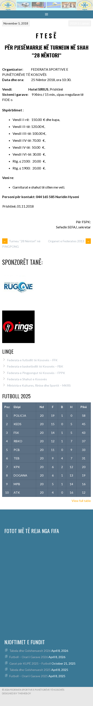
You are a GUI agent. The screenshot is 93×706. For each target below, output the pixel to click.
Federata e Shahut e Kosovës (27, 379)
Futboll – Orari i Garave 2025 (28, 676)
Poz (7, 407)
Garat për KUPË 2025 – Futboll (30, 663)
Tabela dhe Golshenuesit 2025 (30, 670)
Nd (42, 407)
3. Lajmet (83, 23)
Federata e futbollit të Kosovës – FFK (32, 360)
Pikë (83, 407)
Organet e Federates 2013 (69, 241)
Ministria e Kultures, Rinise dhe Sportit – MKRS (39, 385)
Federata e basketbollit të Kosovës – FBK (35, 366)
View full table (81, 501)
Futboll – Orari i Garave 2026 (28, 657)
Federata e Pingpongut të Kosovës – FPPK (36, 373)
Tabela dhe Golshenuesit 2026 (30, 650)
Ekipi (17, 407)
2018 (73, 23)
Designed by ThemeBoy (16, 693)
